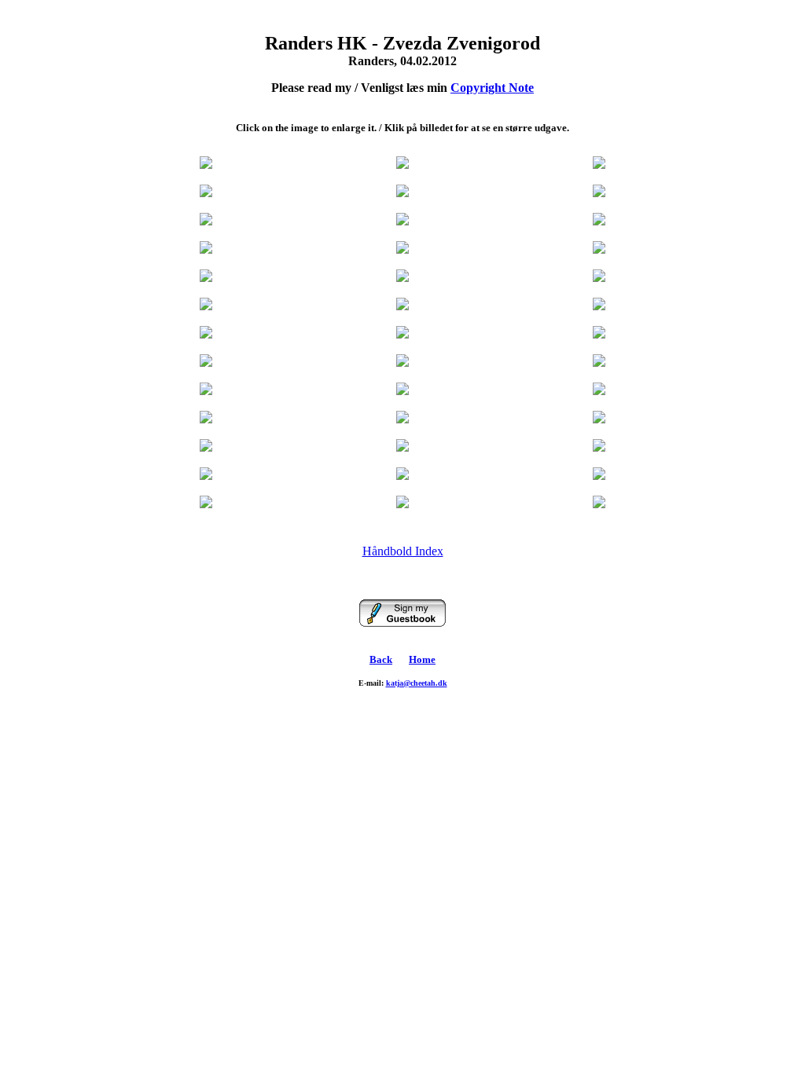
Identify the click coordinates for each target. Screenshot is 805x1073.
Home (422, 659)
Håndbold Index (402, 551)
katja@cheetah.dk (416, 683)
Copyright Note (492, 87)
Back (380, 659)
